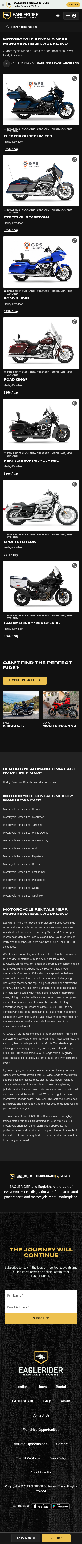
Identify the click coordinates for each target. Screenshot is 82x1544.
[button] (41, 113)
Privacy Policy (57, 1458)
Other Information (41, 1472)
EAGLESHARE (23, 1401)
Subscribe (41, 1318)
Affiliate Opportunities (30, 1444)
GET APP (73, 5)
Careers (62, 1444)
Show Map (24, 1538)
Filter (58, 1538)
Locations (21, 1387)
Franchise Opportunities (41, 1430)
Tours (43, 1387)
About (65, 1401)
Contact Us (41, 1416)
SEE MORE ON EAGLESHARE (25, 680)
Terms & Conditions (28, 1458)
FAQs (47, 1401)
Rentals (62, 1387)
